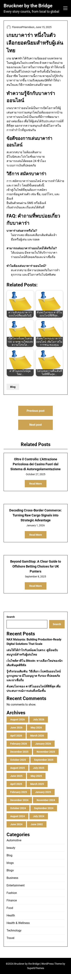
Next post (35, 424)
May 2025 (36, 775)
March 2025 (37, 783)
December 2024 (19, 800)
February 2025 (18, 792)
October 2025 (18, 759)
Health (11, 915)
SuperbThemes (35, 968)
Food (10, 908)
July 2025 (38, 767)
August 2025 (17, 767)
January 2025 (43, 792)
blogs (10, 863)
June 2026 (16, 727)
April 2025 (16, 783)
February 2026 (18, 743)
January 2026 (43, 743)
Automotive (14, 840)
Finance (12, 900)
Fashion (12, 893)
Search (11, 616)
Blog (12, 386)
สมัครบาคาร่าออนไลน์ (26, 181)
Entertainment (16, 885)
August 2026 (17, 719)
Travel (10, 938)
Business (12, 878)
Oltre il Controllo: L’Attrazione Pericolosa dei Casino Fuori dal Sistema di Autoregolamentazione (35, 464)
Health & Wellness (18, 923)
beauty (11, 848)
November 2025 (46, 751)
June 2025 (16, 775)
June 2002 (37, 824)
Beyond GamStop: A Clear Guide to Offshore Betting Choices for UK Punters (35, 566)
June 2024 (16, 824)
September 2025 (43, 759)
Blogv (10, 870)
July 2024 (38, 816)
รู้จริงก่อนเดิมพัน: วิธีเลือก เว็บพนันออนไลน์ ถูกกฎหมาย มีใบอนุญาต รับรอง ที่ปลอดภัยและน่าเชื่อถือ (34, 676)
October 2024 (18, 808)
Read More (35, 483)
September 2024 (43, 808)
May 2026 (36, 727)
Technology (14, 930)
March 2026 (37, 735)
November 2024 (46, 800)
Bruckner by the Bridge (28, 5)
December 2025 (19, 751)
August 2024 (17, 816)
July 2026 (38, 719)
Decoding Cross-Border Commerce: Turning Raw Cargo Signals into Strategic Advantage (35, 515)
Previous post (35, 411)
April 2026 (16, 735)
